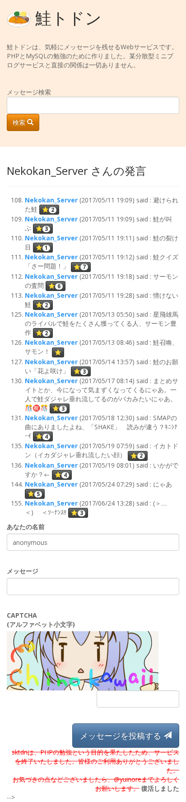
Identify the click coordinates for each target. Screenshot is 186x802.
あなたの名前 (26, 526)
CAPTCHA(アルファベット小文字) (41, 619)
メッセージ (22, 571)
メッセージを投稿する (121, 735)
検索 (20, 122)
